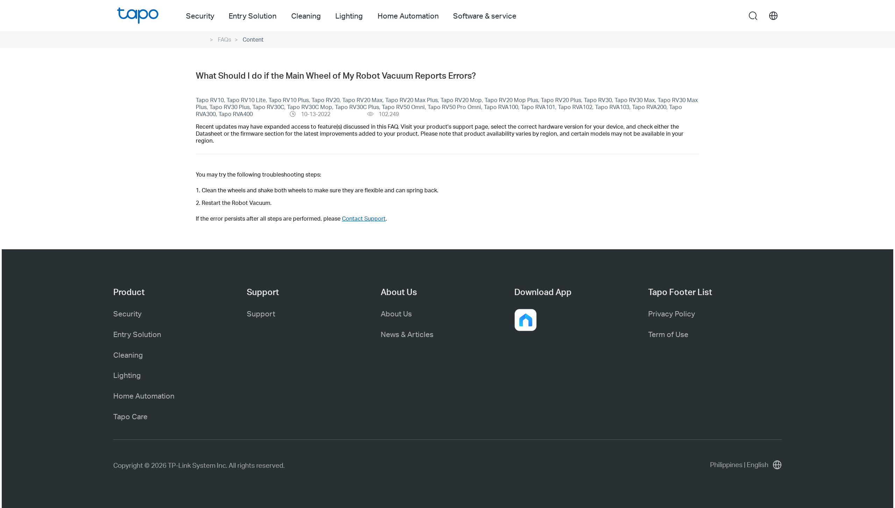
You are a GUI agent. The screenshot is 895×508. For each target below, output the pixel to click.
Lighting (127, 375)
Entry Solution (137, 334)
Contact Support (364, 218)
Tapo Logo (137, 15)
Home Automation (143, 395)
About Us (396, 313)
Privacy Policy (671, 313)
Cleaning (128, 354)
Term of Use (668, 334)
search (753, 16)
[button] (525, 320)
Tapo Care (130, 416)
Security (127, 313)
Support (261, 313)
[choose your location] (773, 15)
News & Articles (407, 334)
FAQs (224, 39)
